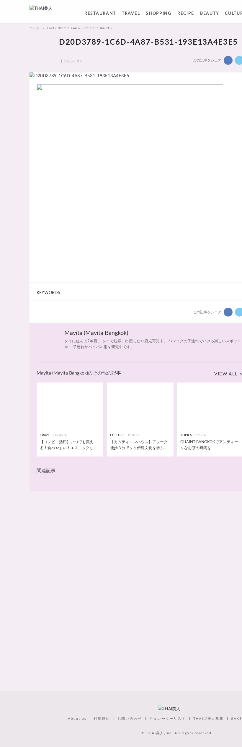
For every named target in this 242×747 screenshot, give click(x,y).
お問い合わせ (129, 718)
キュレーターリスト (167, 718)
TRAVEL (131, 15)
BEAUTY (209, 15)
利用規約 (102, 718)
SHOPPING (158, 15)
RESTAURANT (100, 15)
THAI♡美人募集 (208, 718)
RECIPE (185, 15)
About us (77, 718)
